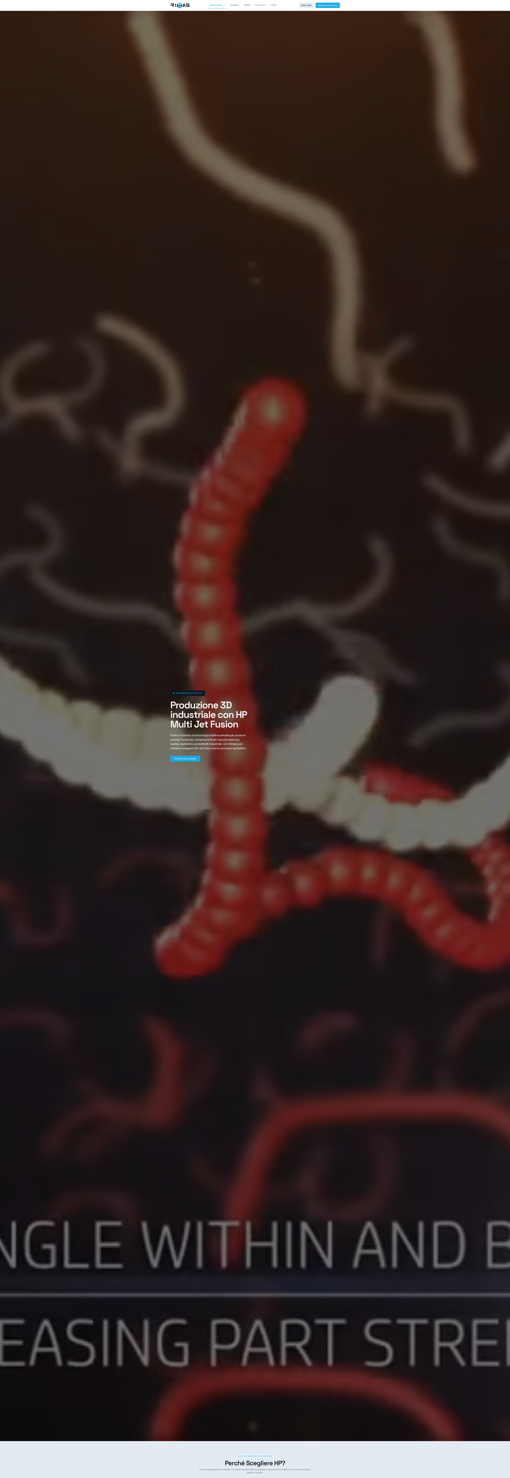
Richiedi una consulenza (185, 758)
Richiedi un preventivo (328, 5)
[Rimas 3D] (180, 5)
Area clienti (306, 5)
